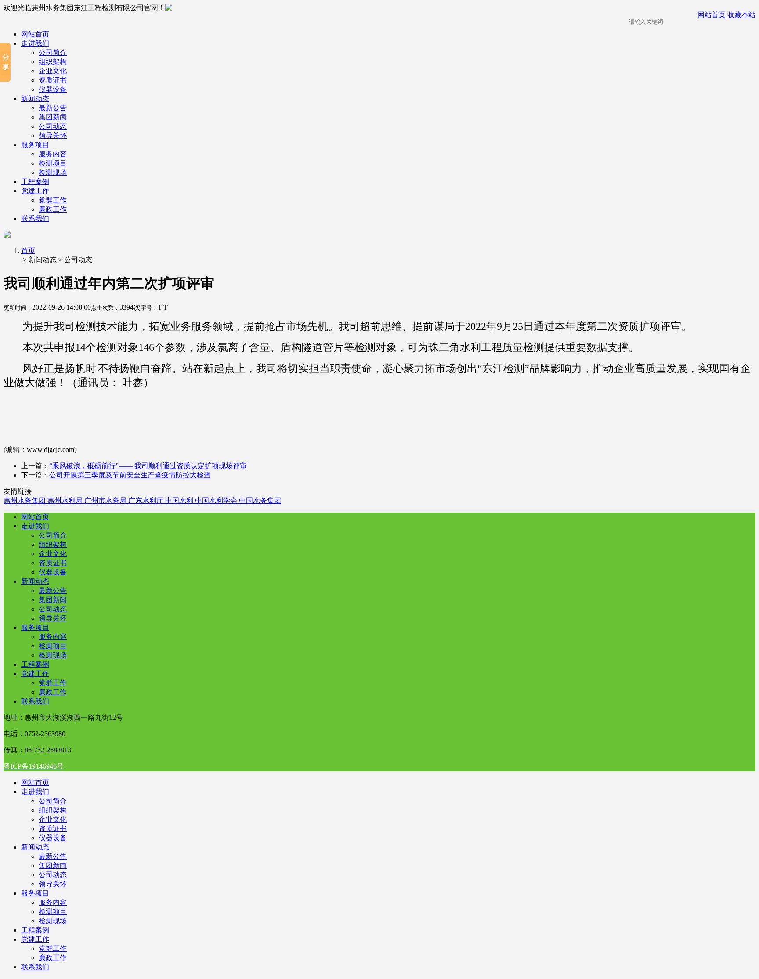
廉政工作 (53, 209)
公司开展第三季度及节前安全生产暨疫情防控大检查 (130, 475)
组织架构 (53, 61)
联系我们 (35, 218)
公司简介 (53, 52)
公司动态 (53, 126)
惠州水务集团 (25, 500)
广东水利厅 (146, 500)
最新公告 (53, 108)
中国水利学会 (217, 500)
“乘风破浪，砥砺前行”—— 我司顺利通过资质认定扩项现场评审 (148, 466)
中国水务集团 (260, 500)
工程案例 (35, 181)
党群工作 (53, 200)
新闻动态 (35, 98)
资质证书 (53, 80)
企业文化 (53, 71)
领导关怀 (53, 135)
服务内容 (53, 154)
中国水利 (180, 500)
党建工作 (35, 191)
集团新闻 (53, 117)
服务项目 (35, 144)
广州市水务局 (106, 500)
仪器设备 (53, 89)
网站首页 (35, 34)
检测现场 (53, 172)
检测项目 (53, 163)
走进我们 (35, 43)
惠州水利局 (65, 500)
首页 (28, 250)
